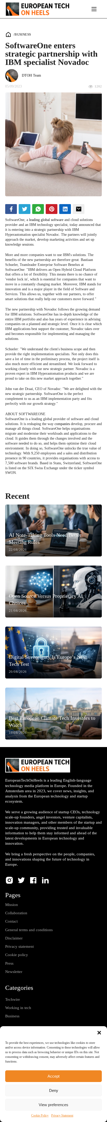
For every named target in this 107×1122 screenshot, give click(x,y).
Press (9, 963)
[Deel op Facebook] (11, 209)
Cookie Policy (40, 1115)
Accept (53, 1076)
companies (62, 424)
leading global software (46, 220)
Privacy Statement (62, 1115)
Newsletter (13, 972)
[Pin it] (51, 209)
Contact (11, 921)
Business (23, 34)
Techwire (12, 999)
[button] (99, 1032)
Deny (53, 1090)
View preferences (53, 1105)
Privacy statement (19, 946)
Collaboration (16, 913)
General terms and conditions (29, 930)
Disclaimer (14, 938)
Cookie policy (16, 955)
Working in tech (18, 1008)
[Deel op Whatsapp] (38, 209)
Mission (11, 905)
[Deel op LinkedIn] (65, 209)
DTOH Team (31, 75)
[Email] (78, 209)
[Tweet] (24, 209)
